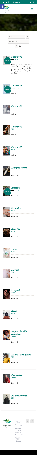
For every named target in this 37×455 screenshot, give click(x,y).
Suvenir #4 (16, 85)
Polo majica (17, 375)
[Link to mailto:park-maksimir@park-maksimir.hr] (6, 2)
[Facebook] (27, 421)
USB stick (16, 208)
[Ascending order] (27, 37)
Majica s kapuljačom (21, 354)
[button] (2, 6)
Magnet (15, 270)
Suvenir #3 (16, 106)
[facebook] (30, 2)
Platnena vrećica (19, 395)
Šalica (14, 249)
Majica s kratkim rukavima (19, 332)
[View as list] (20, 46)
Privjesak (15, 290)
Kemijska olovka (19, 167)
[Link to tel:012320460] (3, 2)
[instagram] (33, 2)
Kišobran (15, 229)
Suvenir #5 (16, 57)
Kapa (14, 311)
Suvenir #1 (16, 147)
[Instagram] (32, 421)
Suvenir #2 (16, 126)
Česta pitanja (16, 2)
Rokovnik (15, 187)
